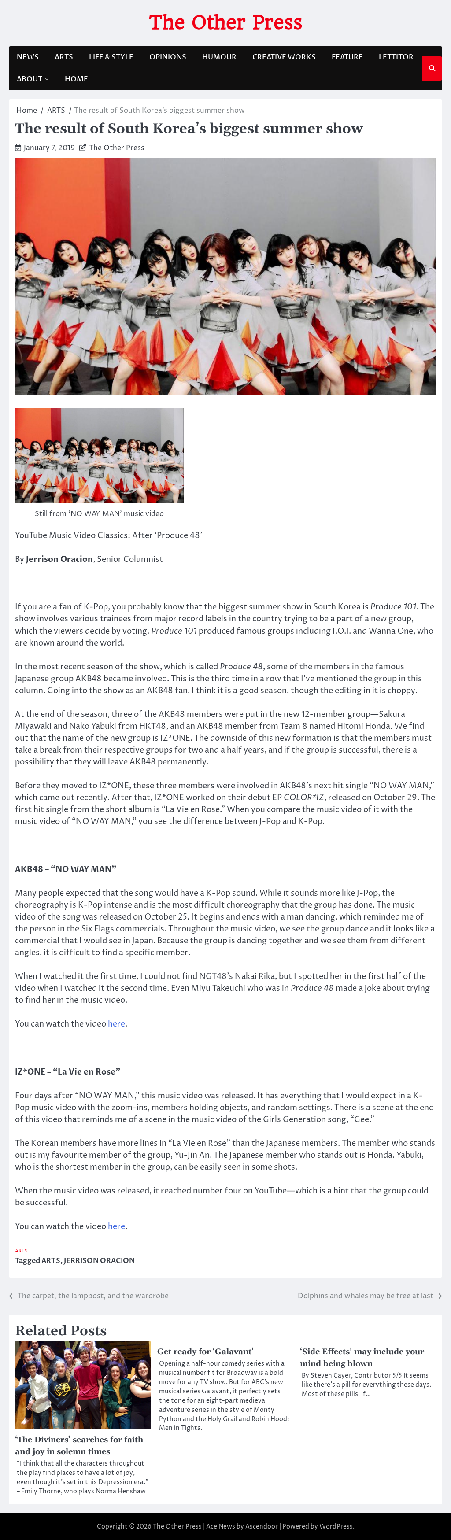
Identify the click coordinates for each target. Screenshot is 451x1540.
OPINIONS (167, 57)
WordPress (336, 1526)
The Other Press (226, 22)
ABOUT (29, 79)
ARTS (64, 57)
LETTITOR (396, 57)
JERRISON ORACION (99, 1261)
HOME (76, 79)
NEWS (28, 57)
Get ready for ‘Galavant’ (205, 1352)
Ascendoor (261, 1526)
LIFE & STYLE (111, 57)
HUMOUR (219, 57)
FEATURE (347, 57)
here (116, 1024)
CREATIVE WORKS (284, 57)
